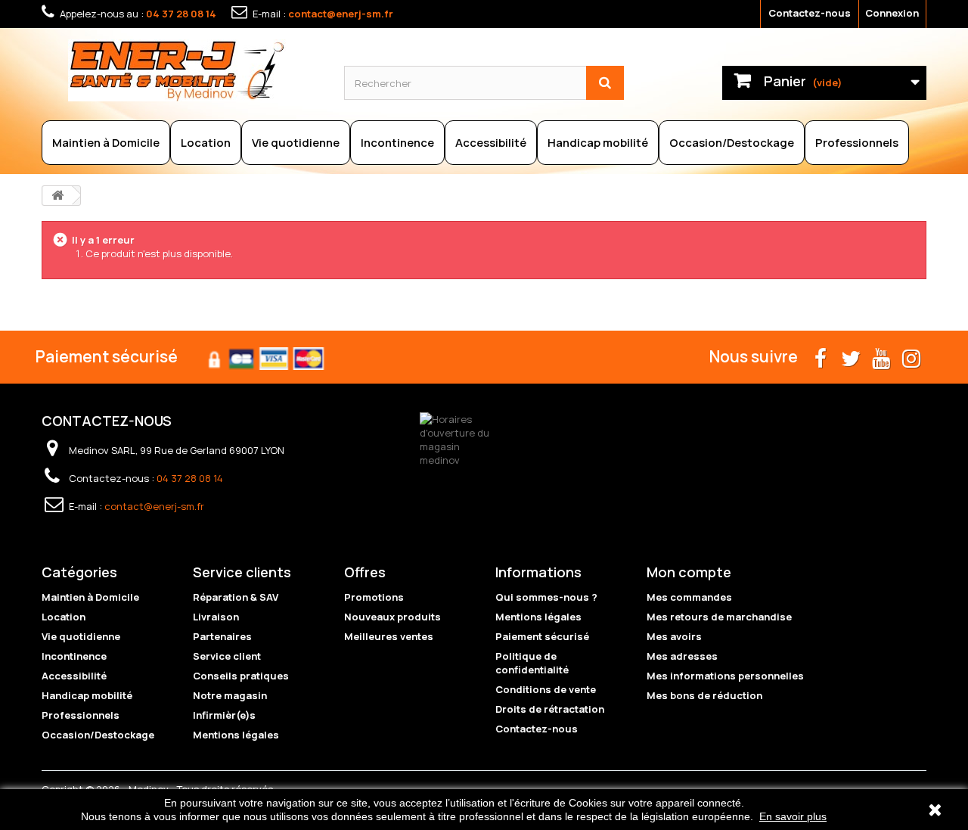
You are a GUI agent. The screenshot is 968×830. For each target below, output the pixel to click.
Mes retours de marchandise (719, 616)
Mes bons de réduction (704, 695)
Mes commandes (689, 597)
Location (206, 143)
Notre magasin (230, 695)
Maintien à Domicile (106, 143)
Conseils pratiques (241, 675)
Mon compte (689, 572)
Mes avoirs (674, 636)
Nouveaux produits (392, 616)
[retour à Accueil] (57, 195)
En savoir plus (793, 816)
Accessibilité (490, 143)
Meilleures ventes (388, 636)
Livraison (216, 616)
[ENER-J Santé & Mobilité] (194, 70)
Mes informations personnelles (725, 675)
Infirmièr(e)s (224, 715)
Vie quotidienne (296, 143)
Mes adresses (682, 656)
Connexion (892, 13)
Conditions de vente (545, 689)
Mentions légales (236, 734)
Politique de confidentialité (532, 662)
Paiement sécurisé (542, 636)
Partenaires (222, 636)
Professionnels (856, 143)
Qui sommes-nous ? (546, 597)
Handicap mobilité (598, 143)
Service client (227, 656)
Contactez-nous (809, 13)
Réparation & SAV (235, 597)
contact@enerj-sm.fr (340, 13)
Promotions (374, 597)
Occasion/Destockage (731, 143)
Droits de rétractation (549, 709)
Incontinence (397, 143)
